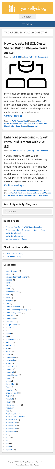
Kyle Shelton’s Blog (13, 256)
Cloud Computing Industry (16, 310)
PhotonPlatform (12, 375)
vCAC (44, 193)
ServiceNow (10, 384)
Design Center (11, 324)
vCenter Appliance (13, 405)
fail (29, 123)
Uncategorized (12, 393)
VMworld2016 (11, 423)
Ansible (9, 283)
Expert (8, 333)
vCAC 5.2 (46, 190)
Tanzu (8, 387)
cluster (6, 123)
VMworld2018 (11, 429)
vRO (7, 443)
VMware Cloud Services (15, 417)
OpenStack (10, 366)
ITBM (8, 354)
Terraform (10, 390)
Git (7, 336)
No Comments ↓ (41, 57)
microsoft (39, 123)
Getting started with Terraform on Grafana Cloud (25, 230)
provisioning (27, 193)
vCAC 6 (8, 402)
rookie (8, 381)
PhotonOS (10, 372)
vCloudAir (10, 408)
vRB (7, 440)
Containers (10, 321)
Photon (8, 369)
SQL (12, 126)
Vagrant (9, 396)
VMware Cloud (22, 121)
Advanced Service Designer (17, 277)
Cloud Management (34, 190)
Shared (7, 126)
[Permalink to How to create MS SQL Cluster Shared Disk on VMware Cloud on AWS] (26, 90)
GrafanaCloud (11, 339)
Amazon (9, 280)
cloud (42, 121)
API (7, 286)
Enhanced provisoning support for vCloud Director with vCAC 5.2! (26, 141)
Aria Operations (12, 292)
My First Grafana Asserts (15, 236)
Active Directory (12, 271)
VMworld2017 (11, 426)
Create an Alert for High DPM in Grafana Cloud (24, 227)
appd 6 (8, 289)
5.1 (12, 193)
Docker (8, 327)
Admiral (9, 274)
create (21, 123)
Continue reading (14, 115)
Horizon (9, 351)
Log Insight (10, 360)
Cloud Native (11, 316)
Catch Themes (34, 465)
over (46, 123)
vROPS (8, 446)
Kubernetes (10, 357)
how (33, 123)
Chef (7, 304)
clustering (14, 123)
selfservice (37, 193)
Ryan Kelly (28, 57)
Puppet (8, 378)
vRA (7, 435)
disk (26, 123)
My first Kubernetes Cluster (16, 239)
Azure (8, 298)
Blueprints (10, 301)
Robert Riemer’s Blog (14, 253)
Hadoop (9, 342)
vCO (7, 411)
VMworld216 (11, 432)
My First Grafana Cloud (15, 233)
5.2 (15, 193)
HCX (7, 348)
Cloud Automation (19, 190)
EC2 (7, 330)
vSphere (9, 450)
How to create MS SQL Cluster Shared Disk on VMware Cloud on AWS (25, 48)
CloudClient (10, 319)
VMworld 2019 (11, 420)
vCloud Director (21, 126)
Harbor (8, 345)
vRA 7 (8, 437)
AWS (14, 121)
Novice (8, 363)
